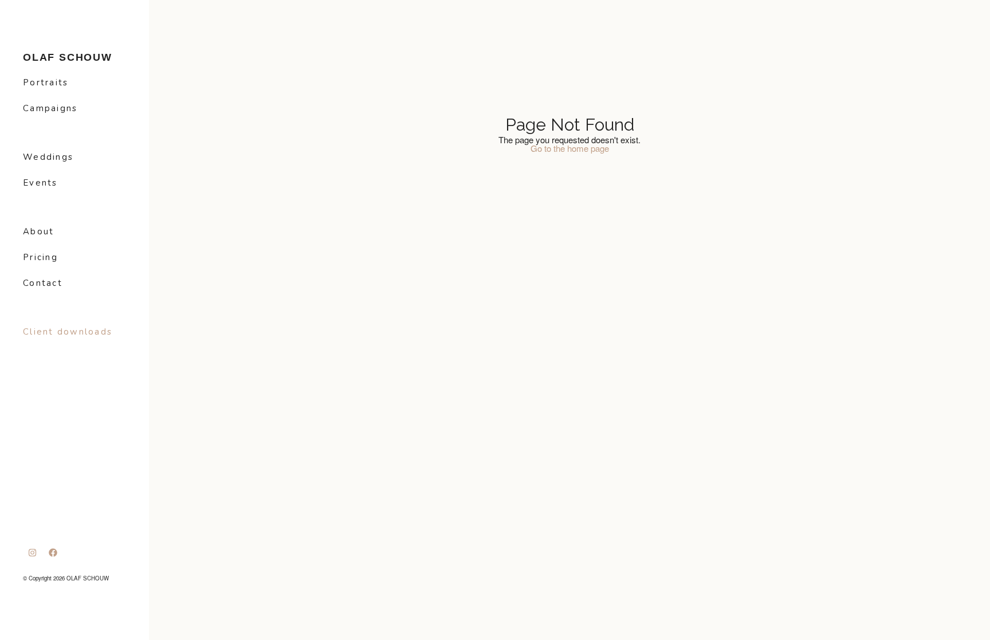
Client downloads (67, 331)
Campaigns (50, 108)
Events (40, 183)
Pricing (40, 257)
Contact (42, 283)
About (38, 231)
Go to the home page (570, 148)
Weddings (48, 157)
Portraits (45, 82)
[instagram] (33, 553)
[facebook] (53, 553)
